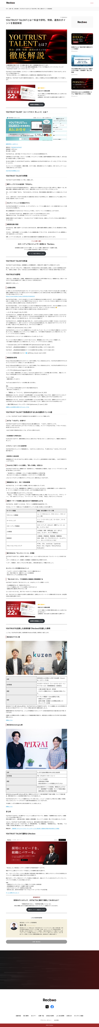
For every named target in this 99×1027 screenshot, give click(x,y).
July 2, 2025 (27, 327)
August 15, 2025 (26, 370)
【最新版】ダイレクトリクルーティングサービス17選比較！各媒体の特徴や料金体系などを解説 (35, 828)
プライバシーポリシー (46, 1020)
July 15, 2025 (23, 312)
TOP (7, 8)
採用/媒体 (16, 8)
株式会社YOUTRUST (16, 147)
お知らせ (69, 1016)
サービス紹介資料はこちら (36, 253)
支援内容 (18, 1016)
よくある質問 (60, 1016)
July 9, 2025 (42, 353)
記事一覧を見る (36, 941)
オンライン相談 (78, 1016)
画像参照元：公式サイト (12, 144)
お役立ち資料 (50, 1016)
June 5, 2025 (43, 404)
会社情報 (56, 1020)
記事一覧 (11, 8)
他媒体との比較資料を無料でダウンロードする (17, 407)
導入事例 (26, 1016)
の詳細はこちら (16, 170)
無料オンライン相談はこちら (36, 910)
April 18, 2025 (46, 344)
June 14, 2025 (42, 392)
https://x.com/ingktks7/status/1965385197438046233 (20, 296)
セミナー (33, 1016)
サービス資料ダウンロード (12, 892)
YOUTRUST (9, 170)
